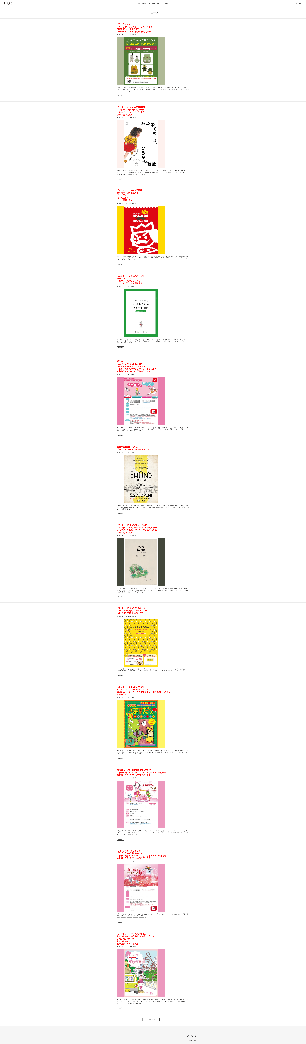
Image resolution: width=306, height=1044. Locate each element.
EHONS (194, 1040)
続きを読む (120, 95)
